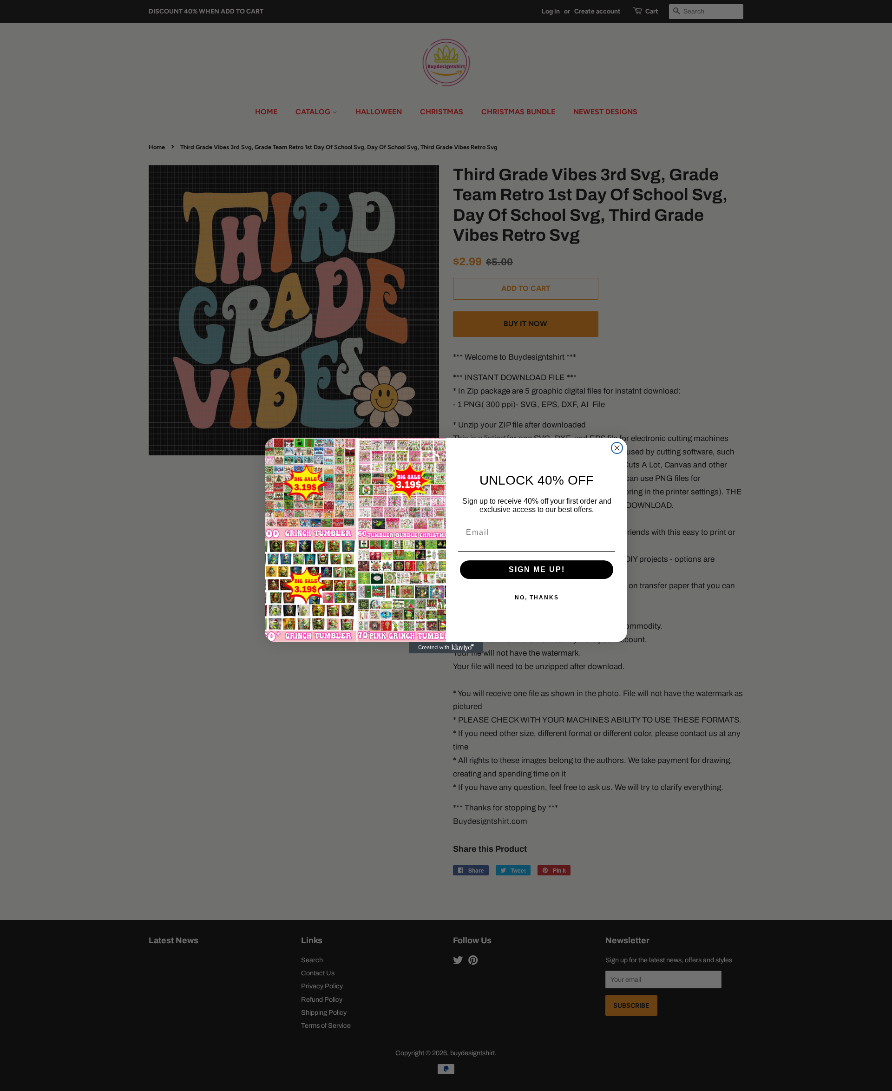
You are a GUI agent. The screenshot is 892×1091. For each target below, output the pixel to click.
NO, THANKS (537, 597)
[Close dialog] (617, 447)
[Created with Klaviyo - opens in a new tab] (446, 647)
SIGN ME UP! (537, 569)
